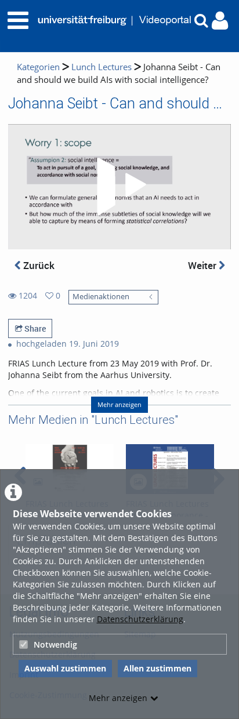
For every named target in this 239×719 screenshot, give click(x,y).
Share (34, 328)
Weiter (203, 265)
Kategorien (38, 67)
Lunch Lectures (101, 67)
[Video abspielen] (119, 187)
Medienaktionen (101, 297)
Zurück (38, 265)
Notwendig (55, 644)
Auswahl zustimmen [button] (65, 668)
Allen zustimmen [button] (157, 668)
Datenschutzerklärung (140, 618)
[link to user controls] (219, 20)
